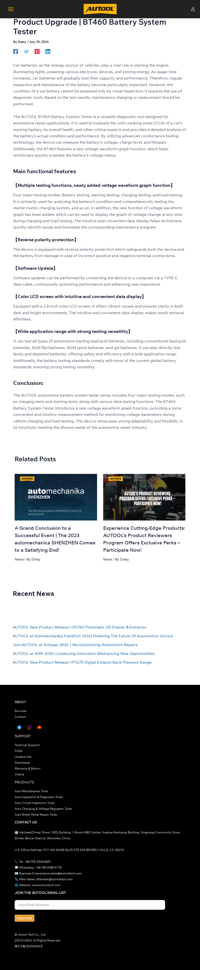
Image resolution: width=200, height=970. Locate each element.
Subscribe (24, 918)
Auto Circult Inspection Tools (34, 803)
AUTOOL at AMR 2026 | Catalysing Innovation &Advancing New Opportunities (84, 653)
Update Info (23, 757)
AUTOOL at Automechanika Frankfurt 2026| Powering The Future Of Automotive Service (93, 635)
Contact (20, 717)
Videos (19, 774)
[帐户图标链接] (193, 9)
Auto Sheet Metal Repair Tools (36, 814)
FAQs (18, 751)
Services (20, 711)
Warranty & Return (27, 768)
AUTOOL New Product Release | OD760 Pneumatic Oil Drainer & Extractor (80, 627)
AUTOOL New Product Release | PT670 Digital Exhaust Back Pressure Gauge (82, 662)
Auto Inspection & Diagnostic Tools (39, 797)
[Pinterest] (37, 51)
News (19, 559)
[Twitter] (26, 51)
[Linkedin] (47, 51)
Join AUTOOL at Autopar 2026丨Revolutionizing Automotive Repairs (75, 644)
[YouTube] (39, 727)
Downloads (22, 762)
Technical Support (27, 745)
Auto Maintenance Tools (31, 791)
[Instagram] (29, 727)
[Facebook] (15, 51)
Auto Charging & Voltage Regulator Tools (43, 808)
